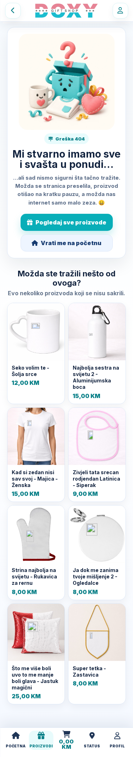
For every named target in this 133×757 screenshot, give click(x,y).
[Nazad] (13, 10)
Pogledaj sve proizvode (70, 222)
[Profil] (120, 10)
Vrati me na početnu (71, 243)
